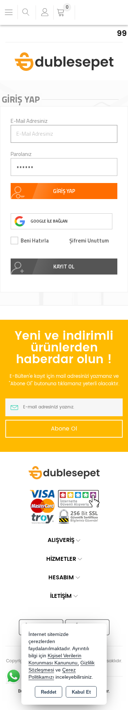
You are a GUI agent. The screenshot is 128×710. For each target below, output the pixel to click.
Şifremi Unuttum (89, 240)
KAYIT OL (64, 266)
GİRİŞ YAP (64, 191)
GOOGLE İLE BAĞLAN (49, 221)
